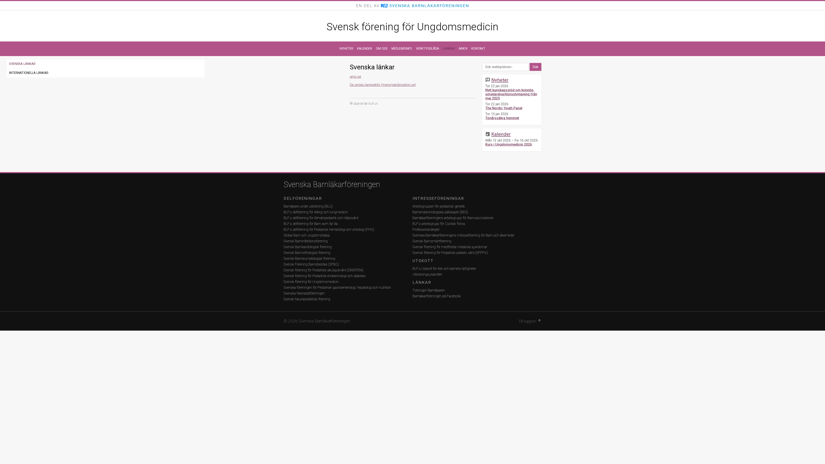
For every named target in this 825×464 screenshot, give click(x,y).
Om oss (382, 48)
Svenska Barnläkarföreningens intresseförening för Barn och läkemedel (463, 235)
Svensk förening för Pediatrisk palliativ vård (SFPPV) (450, 253)
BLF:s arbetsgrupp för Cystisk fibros (438, 224)
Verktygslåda (427, 48)
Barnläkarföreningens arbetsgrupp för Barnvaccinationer (452, 218)
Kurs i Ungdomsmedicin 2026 (508, 144)
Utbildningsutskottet (427, 274)
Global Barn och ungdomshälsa (307, 235)
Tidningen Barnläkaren (428, 290)
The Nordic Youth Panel (503, 108)
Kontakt (478, 48)
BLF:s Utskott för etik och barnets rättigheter (444, 269)
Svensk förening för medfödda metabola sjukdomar (449, 247)
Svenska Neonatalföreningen (304, 293)
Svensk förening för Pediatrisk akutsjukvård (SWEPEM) (323, 270)
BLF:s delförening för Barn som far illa (311, 224)
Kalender (364, 48)
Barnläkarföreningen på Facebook (436, 296)
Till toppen (529, 321)
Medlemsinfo (401, 48)
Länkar (449, 48)
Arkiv (463, 48)
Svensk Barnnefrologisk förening (307, 253)
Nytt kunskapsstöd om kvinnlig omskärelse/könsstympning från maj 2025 (511, 94)
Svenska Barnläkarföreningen (332, 184)
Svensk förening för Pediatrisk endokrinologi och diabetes (325, 276)
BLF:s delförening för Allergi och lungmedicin (316, 212)
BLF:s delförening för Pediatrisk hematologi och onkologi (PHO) (329, 229)
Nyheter (346, 48)
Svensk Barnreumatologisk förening (309, 258)
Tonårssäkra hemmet (502, 118)
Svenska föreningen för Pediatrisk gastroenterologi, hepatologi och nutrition (337, 287)
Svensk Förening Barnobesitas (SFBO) (311, 264)
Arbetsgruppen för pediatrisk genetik (438, 206)
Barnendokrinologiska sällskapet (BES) (440, 212)
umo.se (355, 77)
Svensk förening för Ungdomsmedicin (412, 27)
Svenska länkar (22, 64)
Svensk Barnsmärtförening (431, 241)
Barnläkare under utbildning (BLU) (308, 206)
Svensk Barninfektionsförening (306, 241)
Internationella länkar (28, 73)
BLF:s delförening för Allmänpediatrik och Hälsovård (321, 218)
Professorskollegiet (425, 229)
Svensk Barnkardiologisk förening (308, 247)
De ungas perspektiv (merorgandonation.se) (383, 85)
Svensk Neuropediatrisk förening (307, 299)
